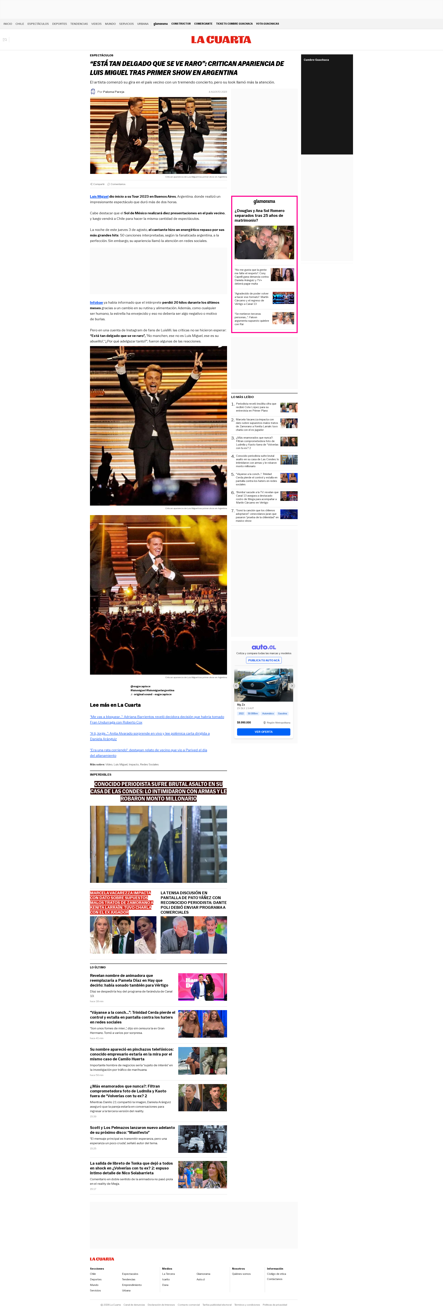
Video (109, 764)
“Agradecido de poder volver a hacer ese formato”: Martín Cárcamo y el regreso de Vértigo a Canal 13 (252, 299)
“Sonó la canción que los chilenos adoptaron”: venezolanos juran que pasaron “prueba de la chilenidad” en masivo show (257, 516)
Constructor (181, 24)
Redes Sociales (149, 764)
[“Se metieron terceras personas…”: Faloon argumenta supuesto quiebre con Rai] (283, 318)
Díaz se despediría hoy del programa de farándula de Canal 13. (131, 993)
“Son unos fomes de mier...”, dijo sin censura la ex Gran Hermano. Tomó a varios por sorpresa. (127, 1030)
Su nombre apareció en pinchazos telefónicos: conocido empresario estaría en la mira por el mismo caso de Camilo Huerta (132, 1054)
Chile (20, 24)
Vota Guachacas (267, 24)
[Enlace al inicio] (264, 202)
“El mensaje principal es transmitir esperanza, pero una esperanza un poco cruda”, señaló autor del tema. (128, 1140)
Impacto (134, 764)
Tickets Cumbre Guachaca (234, 24)
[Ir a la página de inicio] (221, 40)
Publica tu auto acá (263, 660)
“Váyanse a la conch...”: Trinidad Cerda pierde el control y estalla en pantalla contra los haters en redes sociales (132, 1017)
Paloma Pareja (113, 92)
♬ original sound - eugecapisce (151, 694)
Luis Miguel (121, 764)
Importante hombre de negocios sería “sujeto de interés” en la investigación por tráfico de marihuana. (131, 1067)
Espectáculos (38, 24)
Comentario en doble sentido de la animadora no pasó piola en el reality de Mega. (131, 1181)
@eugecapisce (140, 686)
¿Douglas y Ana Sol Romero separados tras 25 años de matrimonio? (259, 215)
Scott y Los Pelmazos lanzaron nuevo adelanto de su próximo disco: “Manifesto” (132, 1130)
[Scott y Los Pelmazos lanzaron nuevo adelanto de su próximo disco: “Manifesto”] (202, 1139)
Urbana (142, 24)
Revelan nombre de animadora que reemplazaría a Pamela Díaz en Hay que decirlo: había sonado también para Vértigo (129, 980)
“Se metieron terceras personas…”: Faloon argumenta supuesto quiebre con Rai (252, 319)
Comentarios (118, 184)
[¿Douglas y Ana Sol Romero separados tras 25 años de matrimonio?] (264, 243)
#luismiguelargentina (160, 690)
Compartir (99, 184)
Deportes (59, 24)
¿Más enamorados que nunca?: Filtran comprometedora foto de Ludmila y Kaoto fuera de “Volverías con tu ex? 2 (128, 1091)
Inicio (7, 24)
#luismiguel (138, 690)
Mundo (110, 24)
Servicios (126, 24)
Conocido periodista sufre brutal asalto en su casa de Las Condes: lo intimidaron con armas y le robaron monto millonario (257, 461)
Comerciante (203, 24)
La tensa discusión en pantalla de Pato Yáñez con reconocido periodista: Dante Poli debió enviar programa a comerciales (194, 903)
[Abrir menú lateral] (6, 39)
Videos (96, 24)
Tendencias (79, 24)
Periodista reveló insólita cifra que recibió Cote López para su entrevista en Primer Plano (256, 407)
